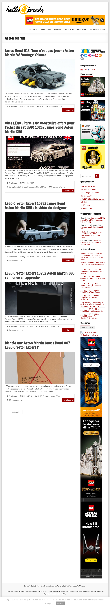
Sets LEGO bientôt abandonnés (92, 199)
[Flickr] (93, 55)
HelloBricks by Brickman (48, 586)
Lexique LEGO (86, 208)
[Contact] (82, 58)
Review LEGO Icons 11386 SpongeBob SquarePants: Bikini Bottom (92, 271)
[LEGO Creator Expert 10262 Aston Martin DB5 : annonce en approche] (40, 283)
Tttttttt (83, 232)
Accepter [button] (60, 603)
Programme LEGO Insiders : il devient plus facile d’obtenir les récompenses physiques (92, 304)
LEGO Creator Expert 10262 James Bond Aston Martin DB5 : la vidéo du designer (35, 205)
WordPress (68, 586)
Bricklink (83, 202)
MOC (41, 106)
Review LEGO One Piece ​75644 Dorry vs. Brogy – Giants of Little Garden (90, 316)
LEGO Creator (29, 187)
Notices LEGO (85, 196)
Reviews (57, 29)
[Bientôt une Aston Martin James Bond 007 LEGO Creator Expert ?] (40, 353)
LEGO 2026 (46, 29)
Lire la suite (68, 110)
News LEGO (33, 29)
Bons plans (81, 29)
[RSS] (100, 55)
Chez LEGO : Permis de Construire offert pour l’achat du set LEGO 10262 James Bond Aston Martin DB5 (39, 127)
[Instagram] (89, 55)
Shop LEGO (69, 29)
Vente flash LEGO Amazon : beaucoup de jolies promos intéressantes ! (91, 285)
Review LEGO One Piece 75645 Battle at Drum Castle (91, 243)
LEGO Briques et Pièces (89, 193)
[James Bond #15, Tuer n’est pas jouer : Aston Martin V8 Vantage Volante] (40, 60)
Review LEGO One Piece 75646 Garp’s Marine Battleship (89, 297)
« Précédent (13, 412)
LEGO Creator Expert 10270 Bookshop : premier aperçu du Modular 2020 (91, 235)
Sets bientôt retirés (97, 29)
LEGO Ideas (85, 205)
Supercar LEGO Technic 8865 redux (91, 228)
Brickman (13, 106)
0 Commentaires (56, 106)
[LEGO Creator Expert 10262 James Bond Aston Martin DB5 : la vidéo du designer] (40, 213)
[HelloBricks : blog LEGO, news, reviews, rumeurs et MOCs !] (25, 5)
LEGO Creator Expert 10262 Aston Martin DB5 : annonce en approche (39, 275)
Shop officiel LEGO (87, 186)
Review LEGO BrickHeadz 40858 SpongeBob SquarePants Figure (92, 278)
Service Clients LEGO (88, 189)
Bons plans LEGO (16, 187)
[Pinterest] (96, 55)
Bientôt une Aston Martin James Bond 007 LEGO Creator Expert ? (37, 345)
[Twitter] (85, 55)
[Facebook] (82, 55)
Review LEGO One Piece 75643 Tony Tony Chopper (90, 291)
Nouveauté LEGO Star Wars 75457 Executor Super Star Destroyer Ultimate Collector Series (91, 256)
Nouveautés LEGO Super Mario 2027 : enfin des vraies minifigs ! (92, 220)
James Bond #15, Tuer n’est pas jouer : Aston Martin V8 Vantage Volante (39, 53)
